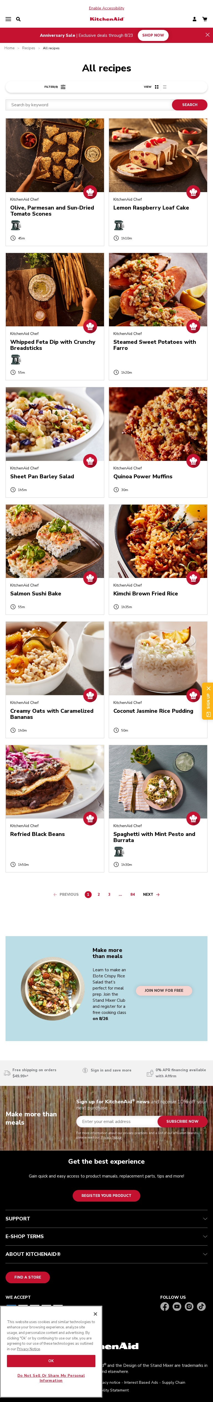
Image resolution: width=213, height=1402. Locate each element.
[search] (18, 19)
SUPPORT (18, 1218)
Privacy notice (108, 1382)
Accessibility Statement (108, 1390)
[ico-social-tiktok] (201, 1307)
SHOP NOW (153, 35)
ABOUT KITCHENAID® (33, 1254)
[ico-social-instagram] (189, 1307)
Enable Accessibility (106, 8)
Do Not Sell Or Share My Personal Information (51, 1378)
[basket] (204, 19)
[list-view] (165, 87)
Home (9, 48)
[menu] (8, 19)
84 (134, 895)
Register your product (106, 1195)
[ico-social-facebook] (164, 1307)
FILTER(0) (51, 87)
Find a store (27, 1277)
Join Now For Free (164, 990)
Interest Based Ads (141, 1382)
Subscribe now (182, 1121)
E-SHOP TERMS (25, 1236)
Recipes (28, 48)
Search (189, 104)
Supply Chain (173, 1382)
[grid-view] (157, 87)
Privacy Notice (111, 1137)
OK (51, 1361)
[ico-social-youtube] (176, 1307)
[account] (194, 19)
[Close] (95, 1314)
